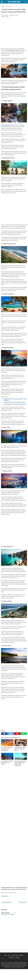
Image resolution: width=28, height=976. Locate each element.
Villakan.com (14, 2)
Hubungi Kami (12, 957)
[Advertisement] (14, 33)
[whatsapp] (24, 733)
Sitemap (17, 957)
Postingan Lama (22, 902)
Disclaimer (21, 955)
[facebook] (4, 733)
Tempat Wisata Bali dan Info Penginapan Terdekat (14, 402)
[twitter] (11, 733)
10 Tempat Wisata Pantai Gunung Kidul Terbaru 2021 (14, 404)
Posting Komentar (5, 16)
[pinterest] (17, 733)
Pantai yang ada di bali (11, 50)
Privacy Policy (15, 955)
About (9, 955)
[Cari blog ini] (26, 2)
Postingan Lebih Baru (6, 902)
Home (5, 955)
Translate (12, 914)
